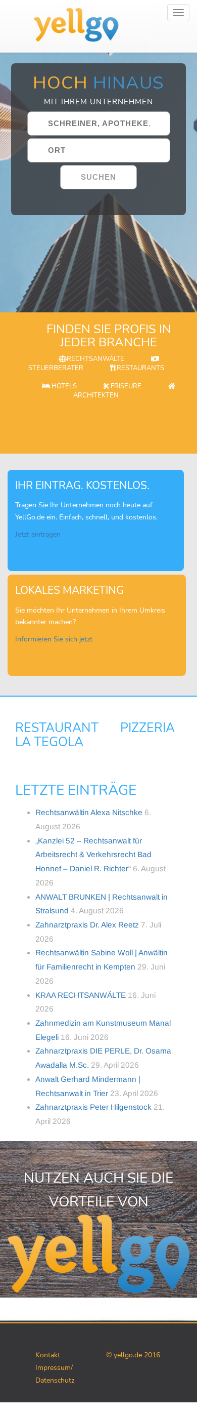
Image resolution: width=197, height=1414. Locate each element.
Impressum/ (54, 1367)
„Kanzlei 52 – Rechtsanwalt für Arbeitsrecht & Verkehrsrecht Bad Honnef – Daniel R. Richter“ (93, 854)
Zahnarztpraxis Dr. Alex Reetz (87, 924)
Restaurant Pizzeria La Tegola (95, 735)
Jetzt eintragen (38, 534)
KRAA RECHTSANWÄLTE (80, 995)
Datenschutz (54, 1380)
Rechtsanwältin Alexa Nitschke (88, 812)
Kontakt (47, 1355)
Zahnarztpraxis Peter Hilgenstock (93, 1107)
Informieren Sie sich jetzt (53, 639)
